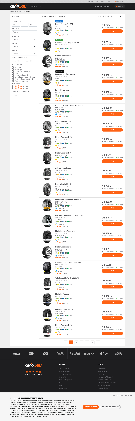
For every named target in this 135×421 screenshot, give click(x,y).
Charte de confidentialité (105, 377)
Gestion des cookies (104, 385)
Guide (60, 385)
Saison (14, 50)
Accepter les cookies (91, 407)
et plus (25, 86)
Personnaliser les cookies (110, 407)
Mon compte (119, 1)
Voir (112, 31)
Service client (102, 369)
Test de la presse (64, 369)
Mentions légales (103, 388)
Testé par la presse (21, 81)
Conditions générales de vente (107, 382)
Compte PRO (63, 377)
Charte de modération (104, 380)
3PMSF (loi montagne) (22, 71)
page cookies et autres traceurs (27, 412)
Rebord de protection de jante (25, 77)
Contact (109, 1)
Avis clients (90, 1)
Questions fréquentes (65, 380)
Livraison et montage (102, 6)
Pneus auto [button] (35, 6)
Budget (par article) (19, 57)
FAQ (97, 1)
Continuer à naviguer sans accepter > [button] (123, 395)
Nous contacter (102, 371)
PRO (102, 1)
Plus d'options (17, 65)
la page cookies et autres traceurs (36, 416)
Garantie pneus (63, 388)
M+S (16, 73)
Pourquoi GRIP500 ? (65, 371)
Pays (60, 382)
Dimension (16, 21)
